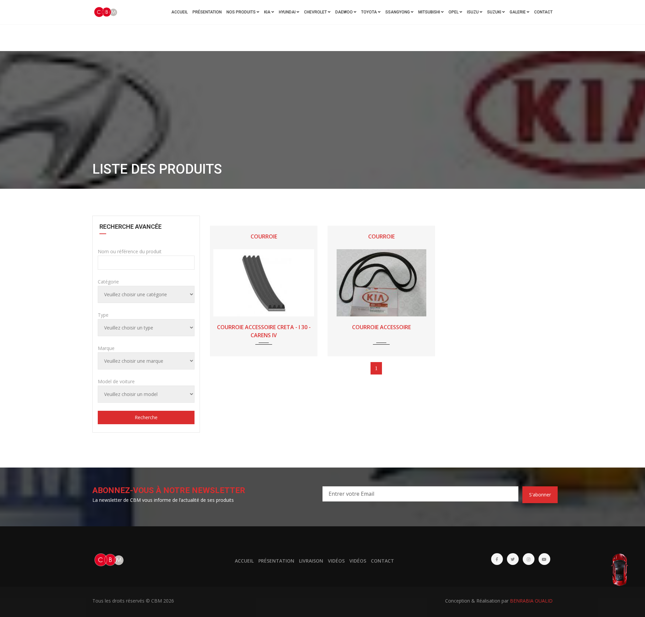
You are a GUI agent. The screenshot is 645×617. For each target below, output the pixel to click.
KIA (267, 12)
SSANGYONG (398, 12)
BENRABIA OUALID (531, 601)
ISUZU (473, 12)
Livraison (311, 561)
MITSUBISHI (429, 12)
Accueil (179, 12)
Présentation (207, 12)
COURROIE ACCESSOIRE (381, 327)
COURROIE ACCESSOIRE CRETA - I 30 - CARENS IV (264, 331)
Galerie (518, 12)
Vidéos (336, 561)
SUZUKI (494, 12)
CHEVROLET (316, 12)
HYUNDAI (288, 12)
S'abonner (540, 494)
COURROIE (264, 236)
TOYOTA (369, 12)
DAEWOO (344, 12)
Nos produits (241, 12)
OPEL (454, 12)
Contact (543, 12)
